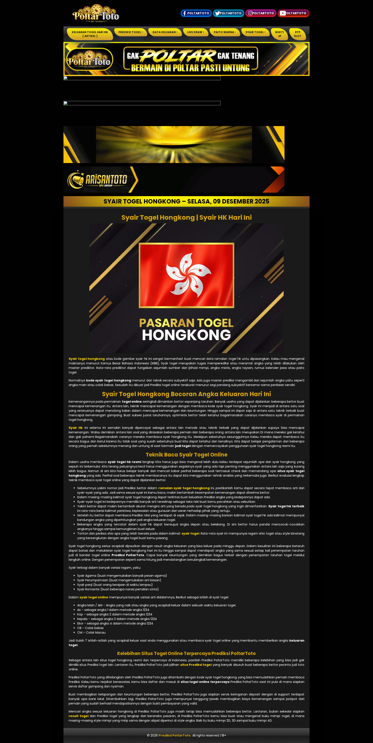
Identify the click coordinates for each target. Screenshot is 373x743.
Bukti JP (279, 34)
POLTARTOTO (198, 13)
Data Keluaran (164, 32)
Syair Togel (255, 32)
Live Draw (194, 32)
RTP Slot (297, 34)
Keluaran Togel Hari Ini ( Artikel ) (90, 34)
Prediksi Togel (130, 32)
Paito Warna (224, 32)
